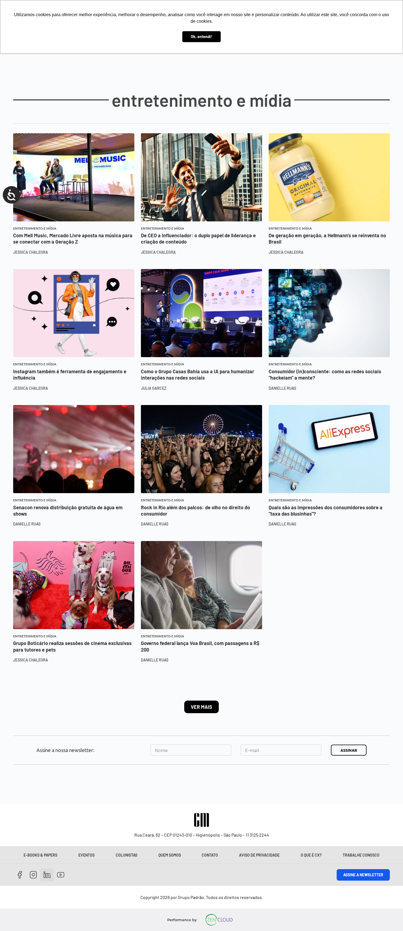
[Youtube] (60, 875)
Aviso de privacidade (259, 855)
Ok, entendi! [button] (201, 36)
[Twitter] (47, 875)
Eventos (86, 855)
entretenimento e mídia (34, 228)
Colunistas (126, 855)
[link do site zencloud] (219, 920)
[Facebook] (20, 875)
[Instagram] (33, 875)
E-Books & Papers (40, 855)
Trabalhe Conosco (361, 855)
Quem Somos (169, 855)
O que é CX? (311, 855)
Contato (210, 855)
